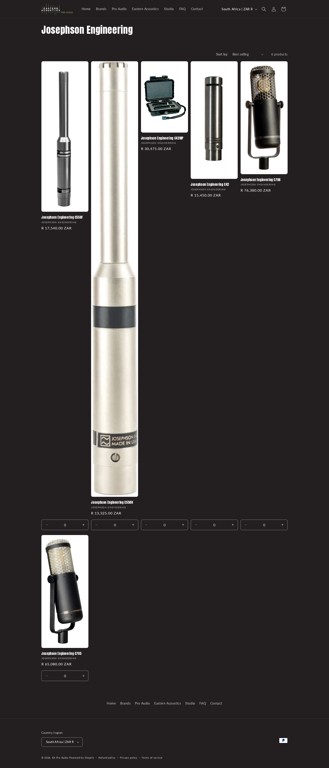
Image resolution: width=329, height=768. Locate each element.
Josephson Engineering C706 (261, 180)
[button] (264, 9)
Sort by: (222, 54)
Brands (125, 703)
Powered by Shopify (81, 757)
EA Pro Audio (60, 757)
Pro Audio (142, 703)
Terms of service (152, 757)
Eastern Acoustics (167, 703)
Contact (216, 703)
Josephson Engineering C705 (61, 654)
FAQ (202, 703)
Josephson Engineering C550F (62, 218)
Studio (190, 703)
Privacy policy (128, 757)
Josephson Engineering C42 (210, 185)
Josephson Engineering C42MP (162, 138)
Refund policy (106, 757)
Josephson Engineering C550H (112, 503)
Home (111, 703)
